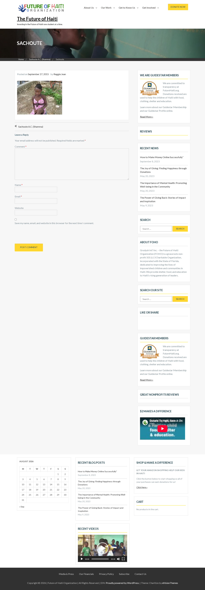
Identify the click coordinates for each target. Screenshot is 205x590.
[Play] (81, 558)
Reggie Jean (60, 74)
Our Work (106, 7)
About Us (89, 7)
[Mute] (118, 558)
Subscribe (124, 573)
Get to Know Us (127, 7)
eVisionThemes (170, 582)
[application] (102, 548)
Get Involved (148, 7)
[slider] (100, 559)
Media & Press (66, 573)
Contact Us (140, 573)
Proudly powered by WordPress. (122, 582)
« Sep (21, 506)
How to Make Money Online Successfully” (161, 157)
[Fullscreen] (123, 558)
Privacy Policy (106, 573)
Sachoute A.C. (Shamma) (30, 126)
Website (19, 208)
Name (19, 184)
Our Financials (86, 573)
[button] (102, 548)
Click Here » (141, 487)
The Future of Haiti (37, 19)
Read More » (146, 116)
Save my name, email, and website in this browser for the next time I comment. (54, 223)
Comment (20, 146)
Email (18, 196)
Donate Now (178, 7)
